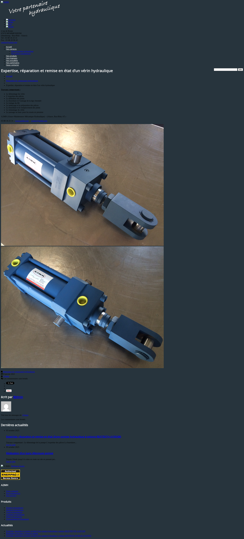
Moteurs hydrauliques (15, 510)
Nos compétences (13, 493)
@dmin (6, 376)
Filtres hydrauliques (14, 517)
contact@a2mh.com (9, 42)
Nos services (11, 49)
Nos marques (11, 58)
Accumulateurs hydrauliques (17, 519)
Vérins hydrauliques (14, 512)
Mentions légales (18, 466)
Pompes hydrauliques (14, 508)
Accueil (9, 47)
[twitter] (9, 22)
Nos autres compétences (20, 54)
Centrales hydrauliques (15, 515)
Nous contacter (12, 65)
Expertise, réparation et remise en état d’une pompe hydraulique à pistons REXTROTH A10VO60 (63, 436)
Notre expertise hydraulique (22, 51)
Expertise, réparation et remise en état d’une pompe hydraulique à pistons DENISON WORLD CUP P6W (48, 536)
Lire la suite (11, 445)
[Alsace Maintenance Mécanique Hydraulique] (2, 466)
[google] (10, 27)
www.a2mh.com (22, 121)
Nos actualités (12, 60)
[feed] (9, 24)
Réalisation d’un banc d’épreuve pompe (29, 453)
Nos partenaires (12, 63)
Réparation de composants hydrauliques (22, 81)
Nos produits (11, 56)
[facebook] (11, 20)
